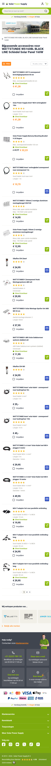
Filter (8, 64)
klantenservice (22, 643)
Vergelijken (20, 94)
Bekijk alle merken (12, 626)
